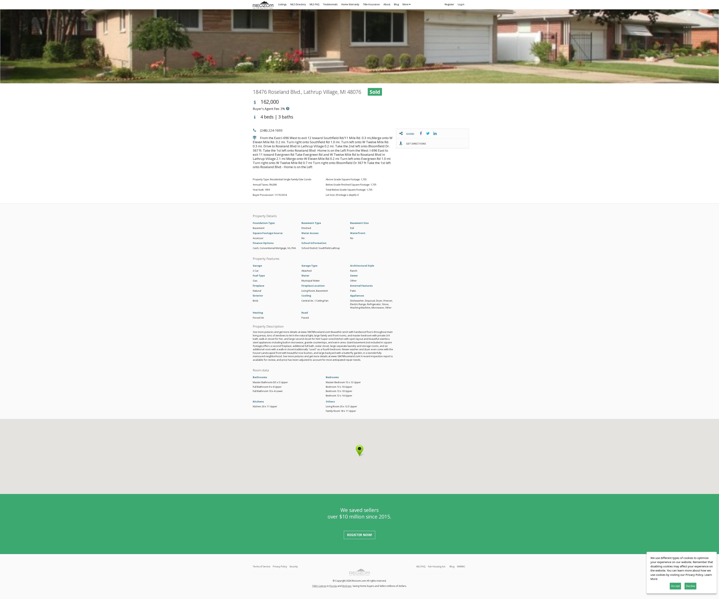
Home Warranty (350, 4)
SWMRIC (461, 566)
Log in (461, 4)
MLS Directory (298, 4)
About (386, 4)
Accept (675, 586)
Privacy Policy (280, 566)
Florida (333, 586)
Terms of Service (261, 566)
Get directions (416, 143)
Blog (396, 4)
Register (449, 4)
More (406, 4)
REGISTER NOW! (359, 535)
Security (293, 566)
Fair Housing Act (436, 566)
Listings (282, 4)
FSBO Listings (319, 586)
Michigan (346, 586)
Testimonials (330, 4)
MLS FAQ (314, 4)
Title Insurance (371, 4)
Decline (690, 586)
